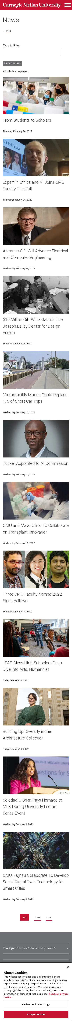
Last (48, 917)
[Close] (68, 967)
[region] (36, 991)
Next (37, 917)
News (11, 20)
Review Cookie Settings (36, 1004)
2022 (8, 31)
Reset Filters (12, 63)
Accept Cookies (36, 1014)
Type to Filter (11, 45)
